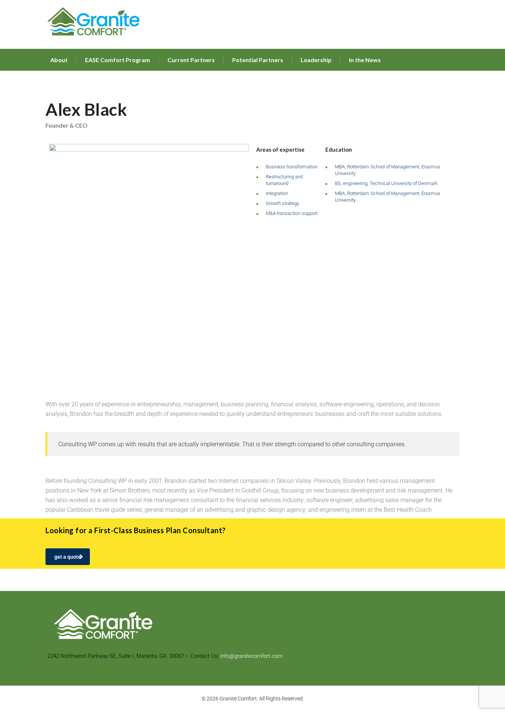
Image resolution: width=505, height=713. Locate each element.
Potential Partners (257, 59)
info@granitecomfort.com (251, 656)
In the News (365, 59)
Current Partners (191, 59)
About (59, 59)
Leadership (316, 59)
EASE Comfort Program (117, 59)
